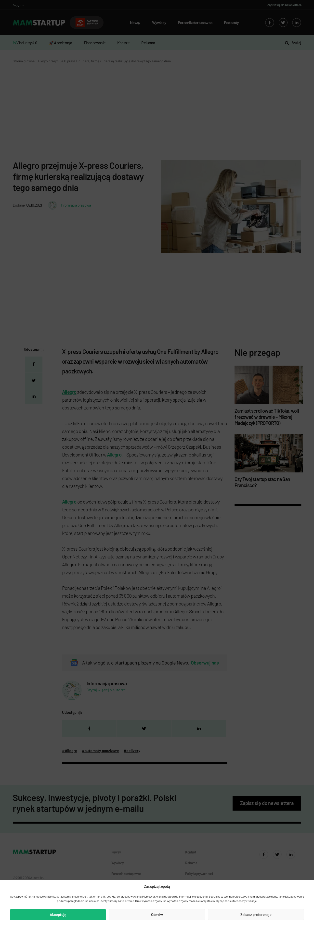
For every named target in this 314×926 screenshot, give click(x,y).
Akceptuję (58, 914)
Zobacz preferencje (256, 914)
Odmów (157, 914)
